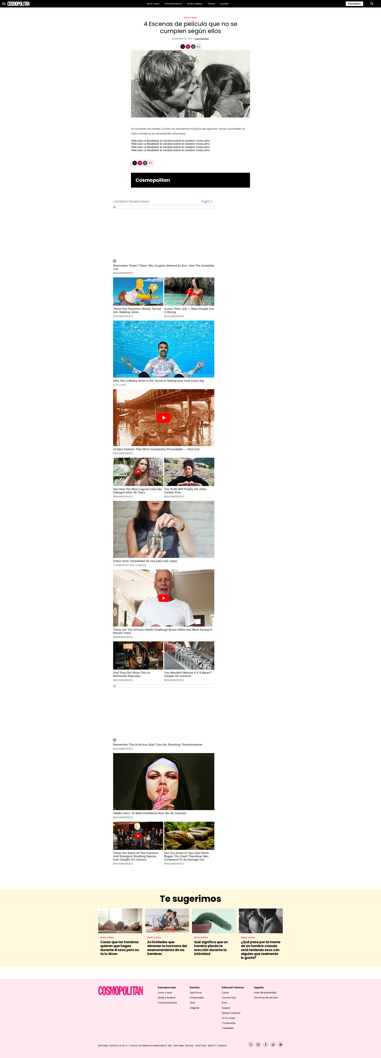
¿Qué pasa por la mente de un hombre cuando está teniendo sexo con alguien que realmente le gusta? (260, 950)
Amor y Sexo (190, 17)
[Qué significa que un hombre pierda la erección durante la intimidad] (214, 921)
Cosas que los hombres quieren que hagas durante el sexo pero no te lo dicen (119, 948)
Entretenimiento (173, 3)
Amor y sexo (153, 3)
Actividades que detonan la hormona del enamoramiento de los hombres (167, 948)
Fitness (211, 3)
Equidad (224, 3)
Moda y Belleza (195, 3)
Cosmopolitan (201, 38)
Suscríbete (354, 3)
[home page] (18, 3)
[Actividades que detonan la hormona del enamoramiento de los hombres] (167, 921)
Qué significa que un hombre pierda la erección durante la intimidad (211, 948)
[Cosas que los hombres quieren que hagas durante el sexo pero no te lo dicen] (120, 921)
